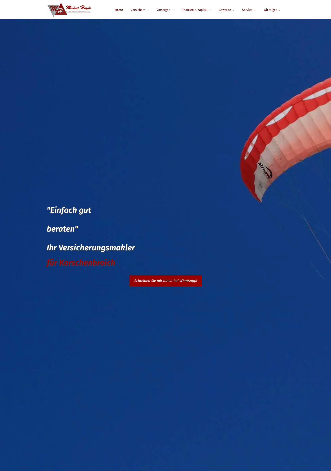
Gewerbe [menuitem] (225, 10)
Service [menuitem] (247, 10)
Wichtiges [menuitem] (270, 10)
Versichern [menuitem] (138, 10)
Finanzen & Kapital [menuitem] (194, 10)
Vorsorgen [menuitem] (163, 10)
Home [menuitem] (119, 10)
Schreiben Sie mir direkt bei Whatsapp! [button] (165, 281)
